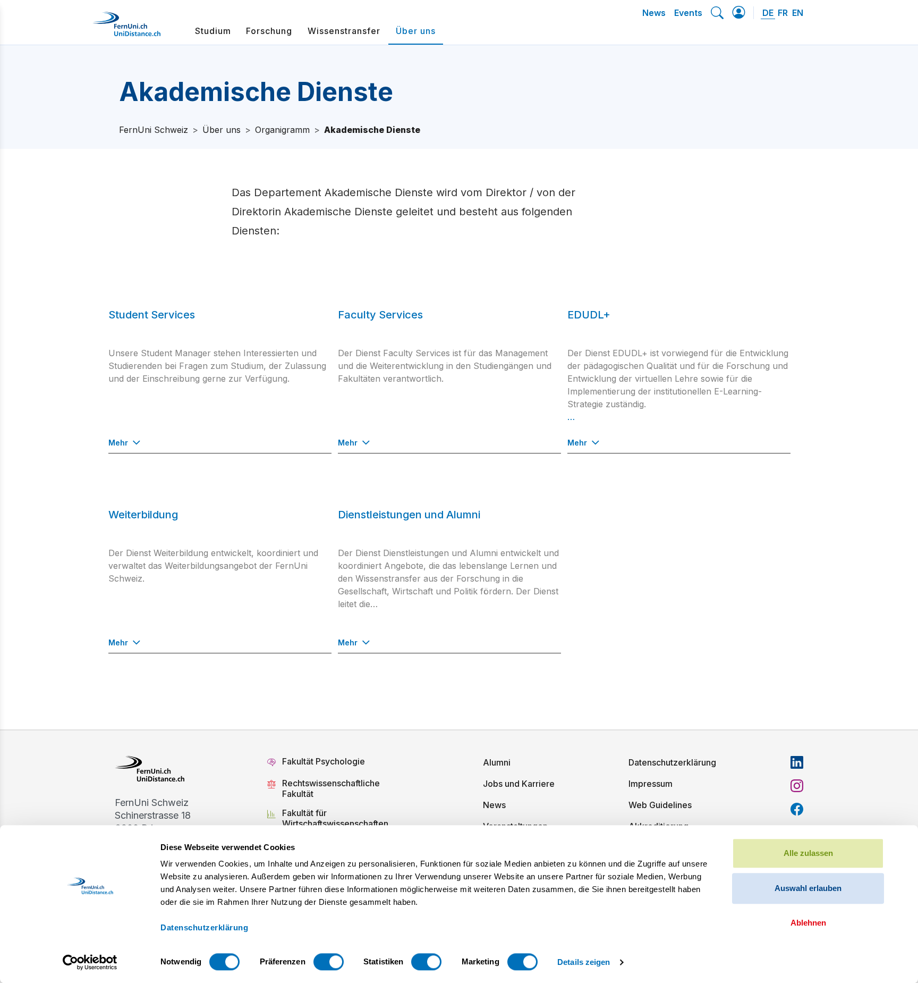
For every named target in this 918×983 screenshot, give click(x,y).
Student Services (151, 314)
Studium (213, 31)
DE (768, 12)
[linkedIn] (796, 762)
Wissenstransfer (344, 31)
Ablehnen (808, 922)
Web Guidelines (660, 805)
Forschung (269, 31)
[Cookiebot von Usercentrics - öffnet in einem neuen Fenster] (90, 962)
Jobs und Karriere (519, 783)
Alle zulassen (808, 853)
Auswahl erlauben (808, 888)
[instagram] (796, 785)
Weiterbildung (143, 514)
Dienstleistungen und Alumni (409, 514)
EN (797, 12)
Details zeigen (583, 962)
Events (688, 12)
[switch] (328, 961)
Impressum (650, 783)
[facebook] (796, 809)
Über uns (416, 31)
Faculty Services (380, 314)
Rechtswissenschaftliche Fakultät (331, 788)
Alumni (497, 762)
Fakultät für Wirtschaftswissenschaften (335, 818)
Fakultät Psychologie (324, 761)
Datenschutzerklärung (672, 762)
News (654, 12)
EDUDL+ (588, 314)
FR (783, 12)
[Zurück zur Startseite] (126, 28)
